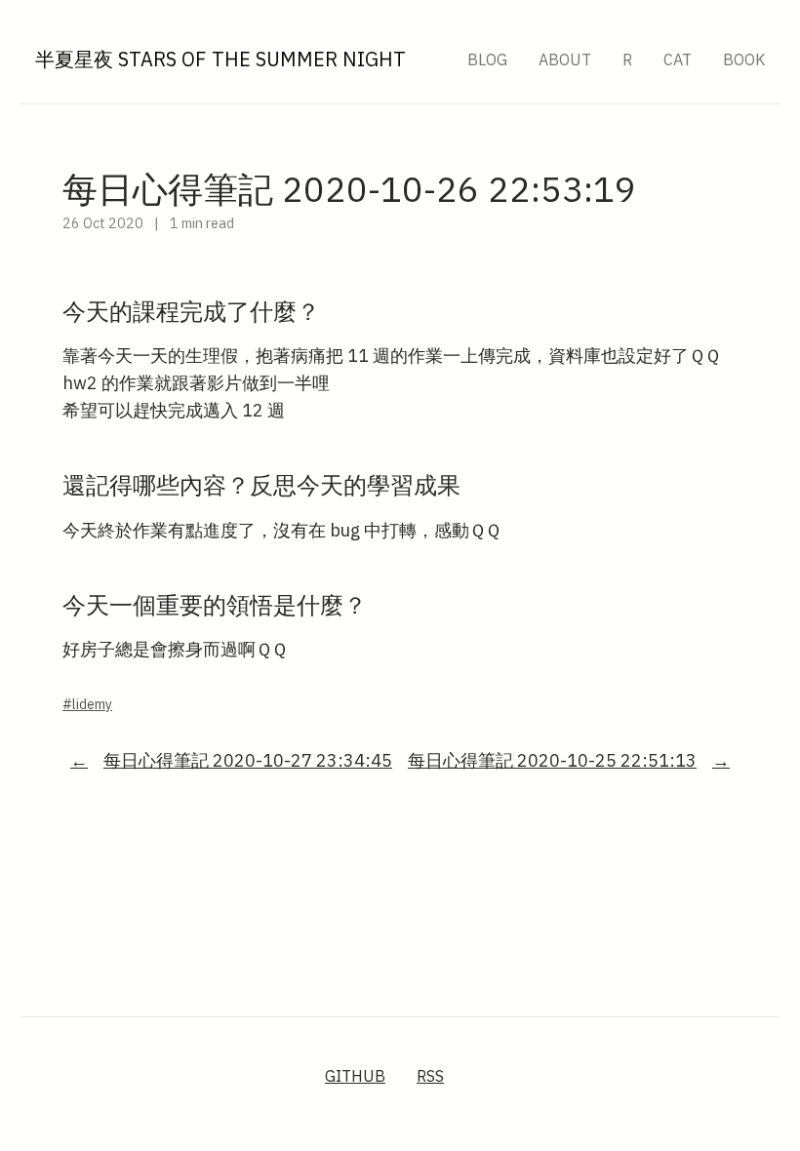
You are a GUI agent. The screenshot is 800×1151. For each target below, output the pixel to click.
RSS (430, 1076)
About (565, 59)
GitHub (355, 1076)
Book (744, 59)
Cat (677, 59)
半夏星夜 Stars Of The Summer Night (220, 59)
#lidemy (87, 704)
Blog (487, 59)
